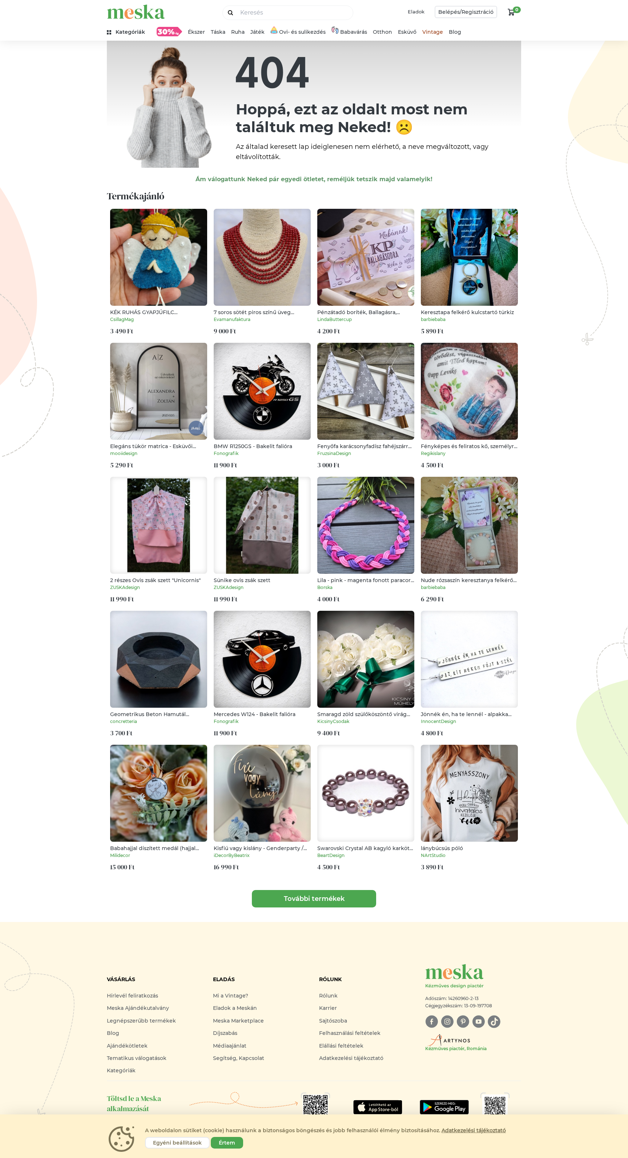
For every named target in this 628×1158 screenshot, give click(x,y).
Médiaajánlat (229, 1046)
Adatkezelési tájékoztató (351, 1058)
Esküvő (407, 32)
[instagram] (447, 1021)
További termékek (314, 899)
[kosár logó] (511, 12)
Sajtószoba (333, 1020)
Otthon (382, 32)
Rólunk (328, 995)
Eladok (416, 12)
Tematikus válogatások (136, 1058)
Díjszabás (225, 1033)
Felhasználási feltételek (350, 1033)
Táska (218, 32)
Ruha (238, 32)
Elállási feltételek (341, 1046)
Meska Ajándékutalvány (138, 1008)
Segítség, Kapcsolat (238, 1058)
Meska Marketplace (238, 1020)
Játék (257, 32)
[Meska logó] (136, 11)
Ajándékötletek (127, 1046)
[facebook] (431, 1021)
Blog (455, 32)
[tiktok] (494, 1021)
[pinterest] (462, 1021)
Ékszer (196, 32)
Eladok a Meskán (235, 1008)
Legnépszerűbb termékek (141, 1020)
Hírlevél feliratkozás (132, 995)
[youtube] (478, 1021)
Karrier (328, 1008)
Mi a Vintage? (230, 995)
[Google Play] (377, 1107)
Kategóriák (121, 1070)
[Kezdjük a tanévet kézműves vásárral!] (169, 31)
